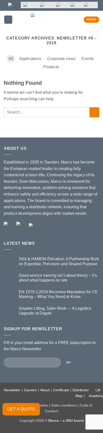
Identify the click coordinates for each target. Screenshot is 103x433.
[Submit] (94, 112)
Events (88, 58)
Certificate (61, 390)
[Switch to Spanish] (90, 5)
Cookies (41, 405)
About (45, 390)
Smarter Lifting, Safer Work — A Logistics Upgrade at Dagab (55, 310)
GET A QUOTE (21, 409)
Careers (30, 390)
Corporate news (61, 58)
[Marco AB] (51, 19)
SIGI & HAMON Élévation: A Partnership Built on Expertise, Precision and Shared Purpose (59, 261)
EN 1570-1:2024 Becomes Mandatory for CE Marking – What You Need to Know (58, 294)
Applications (30, 58)
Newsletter (12, 390)
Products (51, 67)
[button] (8, 20)
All (10, 58)
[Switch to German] (46, 5)
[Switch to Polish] (75, 5)
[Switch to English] (13, 5)
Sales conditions (64, 405)
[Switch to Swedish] (29, 5)
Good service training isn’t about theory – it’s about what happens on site (58, 277)
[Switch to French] (61, 5)
